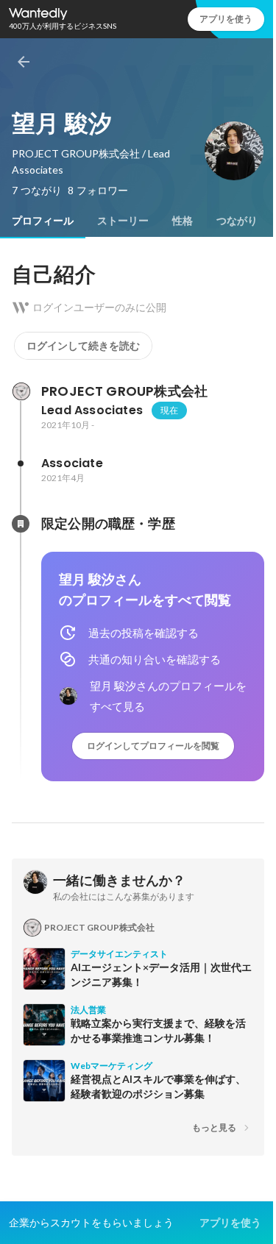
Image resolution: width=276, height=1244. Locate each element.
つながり (237, 220)
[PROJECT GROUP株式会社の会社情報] (20, 391)
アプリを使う (225, 19)
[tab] (42, 220)
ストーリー (123, 220)
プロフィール (43, 220)
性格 (182, 220)
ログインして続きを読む (83, 345)
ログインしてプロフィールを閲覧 (153, 745)
